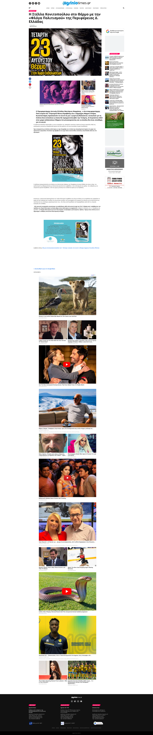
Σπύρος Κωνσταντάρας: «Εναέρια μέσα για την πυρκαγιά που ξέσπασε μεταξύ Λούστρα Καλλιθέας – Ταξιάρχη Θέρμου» (116, 80)
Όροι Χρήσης (76, 727)
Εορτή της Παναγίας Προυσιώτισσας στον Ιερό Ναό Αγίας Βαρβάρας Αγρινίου (116, 63)
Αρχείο (57, 727)
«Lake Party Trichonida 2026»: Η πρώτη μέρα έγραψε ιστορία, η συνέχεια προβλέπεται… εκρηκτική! (116, 68)
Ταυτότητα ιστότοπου (96, 727)
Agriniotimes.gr (33, 26)
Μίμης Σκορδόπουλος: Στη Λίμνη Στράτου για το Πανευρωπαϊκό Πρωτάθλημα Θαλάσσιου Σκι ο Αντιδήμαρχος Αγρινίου (116, 91)
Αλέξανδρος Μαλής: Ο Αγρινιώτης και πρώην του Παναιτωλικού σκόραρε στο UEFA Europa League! (115, 97)
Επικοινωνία (63, 727)
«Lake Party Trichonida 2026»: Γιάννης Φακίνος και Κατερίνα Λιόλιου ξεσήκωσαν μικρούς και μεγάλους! (116, 102)
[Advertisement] (67, 193)
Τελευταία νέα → (114, 53)
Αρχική (47, 8)
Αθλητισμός (88, 8)
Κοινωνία (76, 8)
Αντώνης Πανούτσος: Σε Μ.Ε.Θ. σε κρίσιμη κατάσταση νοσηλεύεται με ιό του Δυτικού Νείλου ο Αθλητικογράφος (116, 86)
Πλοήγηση (69, 727)
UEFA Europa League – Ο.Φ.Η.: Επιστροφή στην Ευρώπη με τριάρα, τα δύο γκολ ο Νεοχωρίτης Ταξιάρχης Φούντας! (115, 74)
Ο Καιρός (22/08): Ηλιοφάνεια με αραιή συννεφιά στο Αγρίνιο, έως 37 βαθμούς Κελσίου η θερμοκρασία (116, 58)
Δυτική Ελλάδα (69, 8)
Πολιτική (82, 8)
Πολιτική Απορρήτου (84, 727)
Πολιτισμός (96, 8)
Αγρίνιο (52, 8)
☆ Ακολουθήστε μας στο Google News (44, 269)
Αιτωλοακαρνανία (60, 8)
